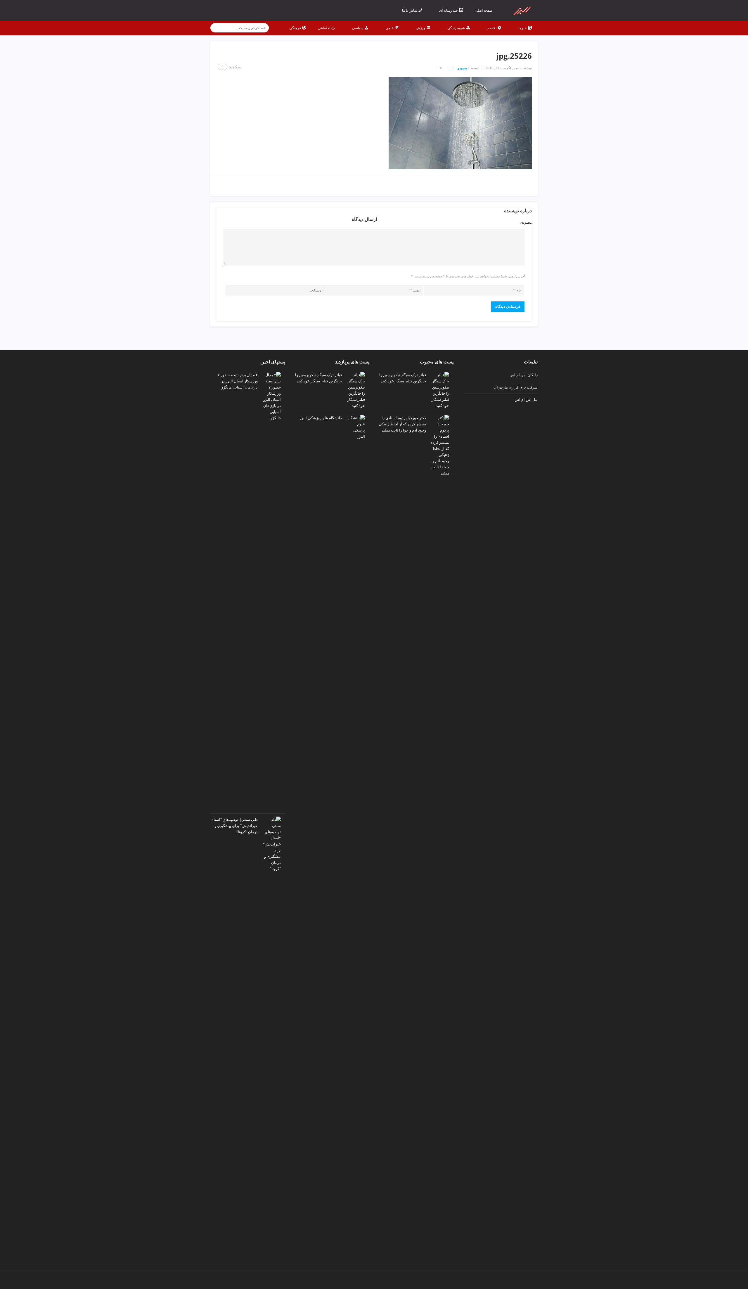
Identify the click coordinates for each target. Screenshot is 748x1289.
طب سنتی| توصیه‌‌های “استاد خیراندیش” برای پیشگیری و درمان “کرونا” (235, 825)
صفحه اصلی (484, 10)
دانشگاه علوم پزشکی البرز (320, 417)
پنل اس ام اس (526, 399)
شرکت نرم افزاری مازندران (516, 387)
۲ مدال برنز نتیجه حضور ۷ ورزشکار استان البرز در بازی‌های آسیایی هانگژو (238, 381)
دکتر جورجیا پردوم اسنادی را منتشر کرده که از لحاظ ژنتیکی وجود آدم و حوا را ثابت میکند (402, 424)
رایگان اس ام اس (524, 374)
